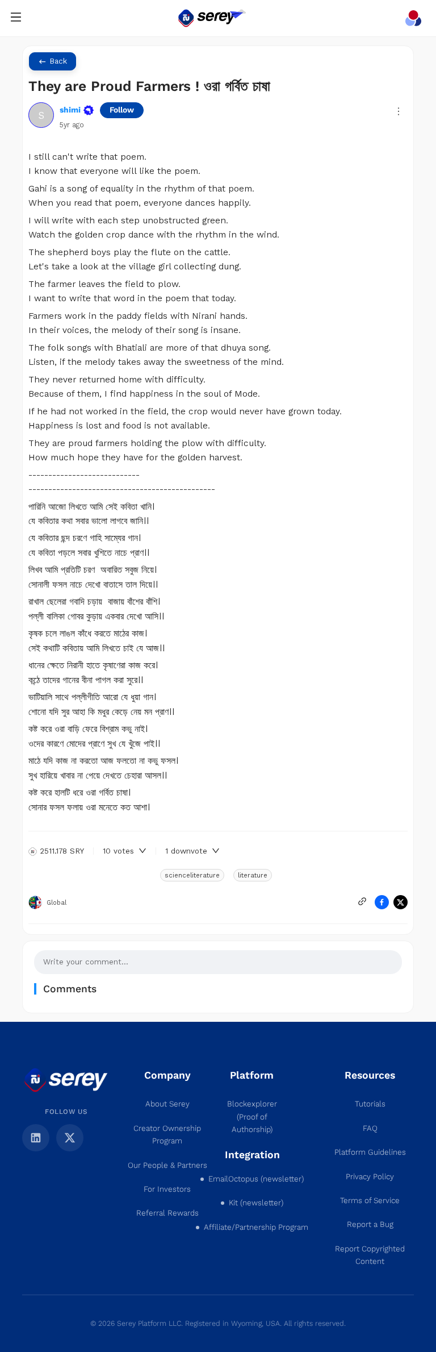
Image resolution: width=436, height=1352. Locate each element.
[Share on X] (400, 902)
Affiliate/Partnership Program (256, 1227)
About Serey (167, 1104)
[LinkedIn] (35, 1137)
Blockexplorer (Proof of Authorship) (252, 1116)
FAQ (370, 1128)
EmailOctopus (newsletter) (256, 1179)
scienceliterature (192, 875)
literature (252, 875)
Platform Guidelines (370, 1152)
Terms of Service (370, 1200)
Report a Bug (370, 1224)
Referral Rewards (167, 1213)
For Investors (167, 1189)
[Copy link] (362, 901)
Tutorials (370, 1104)
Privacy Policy (370, 1177)
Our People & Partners (167, 1165)
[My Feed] (415, 18)
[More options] (398, 111)
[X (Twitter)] (69, 1137)
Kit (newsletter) (256, 1203)
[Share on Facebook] (382, 902)
